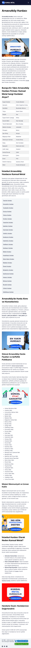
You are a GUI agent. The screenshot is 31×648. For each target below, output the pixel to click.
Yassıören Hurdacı (8, 222)
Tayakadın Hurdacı (8, 208)
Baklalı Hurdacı (7, 251)
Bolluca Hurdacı (7, 281)
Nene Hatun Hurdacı (8, 259)
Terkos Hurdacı (7, 215)
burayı (21, 379)
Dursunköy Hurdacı (8, 204)
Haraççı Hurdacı (7, 277)
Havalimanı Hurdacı (8, 255)
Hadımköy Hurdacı (8, 240)
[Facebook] (4, 646)
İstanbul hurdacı (6, 580)
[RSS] (2, 646)
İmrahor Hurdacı (7, 219)
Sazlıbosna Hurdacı (8, 273)
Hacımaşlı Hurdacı (8, 229)
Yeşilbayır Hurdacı (8, 244)
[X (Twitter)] (6, 646)
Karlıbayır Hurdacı (8, 248)
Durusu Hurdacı (7, 211)
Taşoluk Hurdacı (7, 200)
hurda (27, 80)
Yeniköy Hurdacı (7, 233)
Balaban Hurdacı (7, 262)
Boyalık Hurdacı (7, 284)
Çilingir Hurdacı (7, 288)
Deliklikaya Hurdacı (8, 292)
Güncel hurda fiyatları (17, 365)
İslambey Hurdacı (7, 226)
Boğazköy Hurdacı (8, 270)
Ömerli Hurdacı (7, 266)
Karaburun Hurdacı (8, 237)
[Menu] (28, 2)
